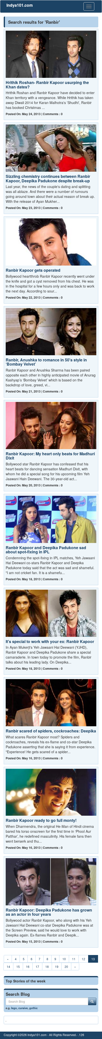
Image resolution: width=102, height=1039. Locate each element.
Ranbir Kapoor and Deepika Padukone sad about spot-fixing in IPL (46, 550)
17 (37, 966)
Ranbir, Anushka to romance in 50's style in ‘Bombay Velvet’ (46, 362)
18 (47, 966)
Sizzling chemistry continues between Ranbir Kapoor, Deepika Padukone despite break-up (48, 178)
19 (56, 966)
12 (83, 959)
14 (8, 966)
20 (66, 966)
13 (93, 959)
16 (27, 966)
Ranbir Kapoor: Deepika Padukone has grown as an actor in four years (49, 912)
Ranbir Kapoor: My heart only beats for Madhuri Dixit (50, 456)
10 (64, 959)
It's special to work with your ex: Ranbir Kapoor (50, 641)
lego (14, 1008)
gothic (33, 1008)
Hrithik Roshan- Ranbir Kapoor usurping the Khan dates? (47, 85)
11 (74, 959)
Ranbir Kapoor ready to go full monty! (41, 820)
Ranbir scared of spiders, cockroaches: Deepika (51, 731)
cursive (23, 1008)
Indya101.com (19, 5)
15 (18, 966)
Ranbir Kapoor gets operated (33, 270)
